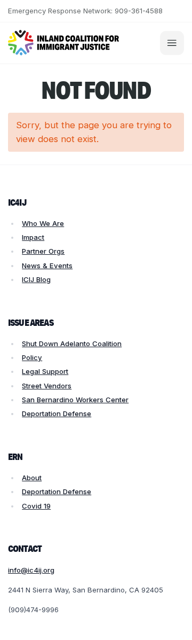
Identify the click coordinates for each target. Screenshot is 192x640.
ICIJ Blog (36, 279)
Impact (33, 237)
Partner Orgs (43, 251)
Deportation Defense (56, 413)
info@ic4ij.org (31, 570)
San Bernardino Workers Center (75, 399)
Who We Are (43, 223)
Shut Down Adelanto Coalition (72, 343)
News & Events (47, 265)
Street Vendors (46, 385)
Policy (32, 357)
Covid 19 (36, 506)
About (32, 477)
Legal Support (45, 371)
